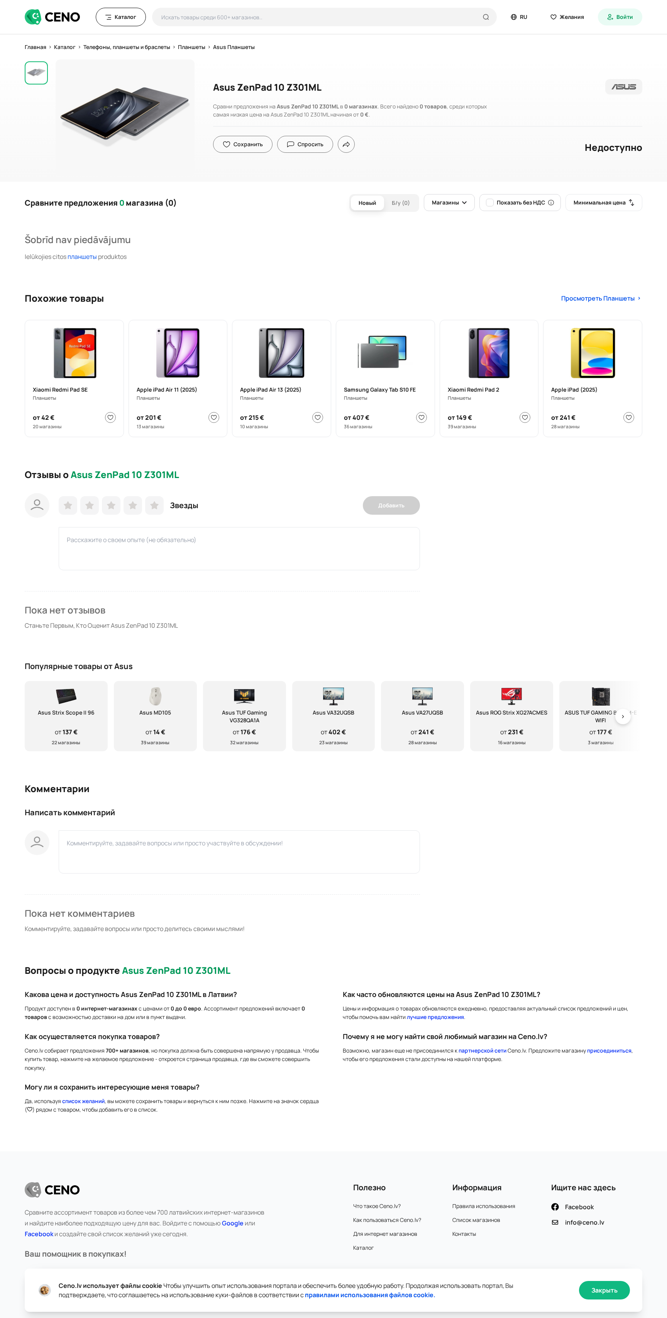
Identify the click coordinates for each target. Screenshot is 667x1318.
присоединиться (609, 1050)
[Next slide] (623, 716)
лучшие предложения (435, 1017)
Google (233, 1223)
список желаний (83, 1101)
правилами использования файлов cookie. (370, 1295)
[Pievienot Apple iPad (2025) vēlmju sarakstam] (628, 417)
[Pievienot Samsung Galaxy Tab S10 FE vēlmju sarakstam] (421, 417)
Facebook (39, 1234)
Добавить (391, 505)
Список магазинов (476, 1219)
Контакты (464, 1233)
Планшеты (82, 256)
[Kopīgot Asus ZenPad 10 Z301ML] (346, 144)
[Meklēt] (486, 17)
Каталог (363, 1247)
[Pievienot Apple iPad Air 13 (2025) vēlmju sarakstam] (317, 417)
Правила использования (483, 1206)
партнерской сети (482, 1050)
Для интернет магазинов (385, 1233)
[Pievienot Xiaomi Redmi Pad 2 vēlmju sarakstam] (525, 417)
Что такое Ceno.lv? (377, 1206)
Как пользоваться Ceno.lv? (387, 1219)
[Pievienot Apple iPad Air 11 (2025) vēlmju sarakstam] (213, 417)
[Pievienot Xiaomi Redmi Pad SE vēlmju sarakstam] (110, 417)
